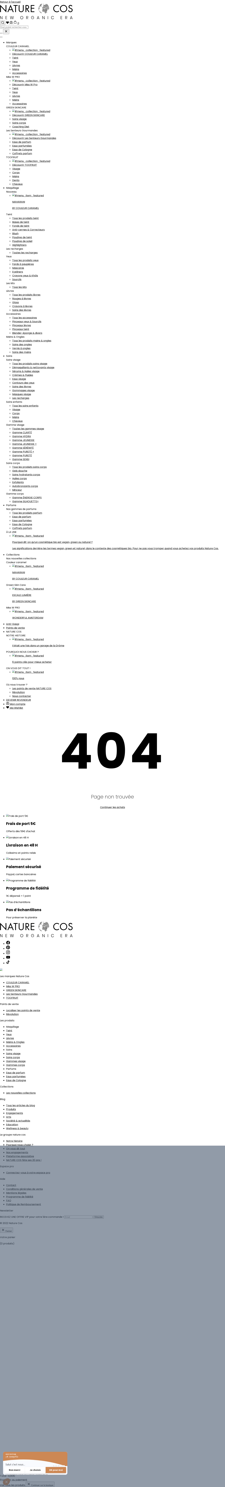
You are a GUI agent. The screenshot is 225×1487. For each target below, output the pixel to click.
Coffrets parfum (22, 153)
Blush (15, 233)
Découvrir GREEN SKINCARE (28, 115)
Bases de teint (20, 222)
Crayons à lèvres (22, 306)
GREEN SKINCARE (16, 990)
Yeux (15, 61)
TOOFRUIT (12, 998)
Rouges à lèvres (21, 298)
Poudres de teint (22, 237)
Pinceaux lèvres (21, 325)
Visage (16, 169)
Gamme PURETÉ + (23, 451)
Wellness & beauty (17, 1128)
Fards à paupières (23, 264)
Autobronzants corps (25, 486)
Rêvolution (18, 692)
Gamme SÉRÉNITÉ (23, 448)
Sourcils (16, 279)
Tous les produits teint (25, 218)
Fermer (8, 1231)
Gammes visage (16, 1061)
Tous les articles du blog (20, 1105)
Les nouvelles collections (21, 1093)
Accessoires (19, 73)
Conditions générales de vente (24, 1189)
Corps (16, 172)
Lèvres (16, 65)
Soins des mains (21, 352)
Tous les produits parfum (27, 513)
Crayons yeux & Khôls (25, 275)
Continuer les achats (112, 807)
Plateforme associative (20, 1156)
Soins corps (19, 123)
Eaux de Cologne (22, 149)
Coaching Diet (20, 126)
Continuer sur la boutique (42, 1485)
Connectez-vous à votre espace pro (28, 1172)
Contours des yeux (23, 383)
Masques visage (21, 394)
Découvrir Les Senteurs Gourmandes (34, 138)
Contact (11, 1185)
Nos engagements (17, 1152)
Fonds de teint (20, 226)
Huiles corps (19, 478)
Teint (15, 58)
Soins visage (19, 119)
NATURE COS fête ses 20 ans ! (23, 1160)
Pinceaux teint (20, 329)
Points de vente (15, 628)
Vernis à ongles (21, 348)
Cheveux (17, 184)
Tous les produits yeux (25, 260)
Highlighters (19, 245)
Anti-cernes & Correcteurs (28, 229)
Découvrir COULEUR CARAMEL (30, 54)
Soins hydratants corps (26, 474)
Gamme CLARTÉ (22, 432)
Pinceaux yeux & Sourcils (26, 321)
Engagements (14, 1113)
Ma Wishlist (16, 708)
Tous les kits (19, 287)
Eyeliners (17, 272)
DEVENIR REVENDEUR (18, 700)
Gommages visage (23, 390)
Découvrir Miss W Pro (25, 84)
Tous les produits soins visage (29, 363)
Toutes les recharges (25, 252)
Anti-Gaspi (12, 624)
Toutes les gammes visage (28, 428)
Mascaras (18, 268)
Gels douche (19, 471)
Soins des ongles (22, 344)
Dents (15, 180)
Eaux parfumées (22, 146)
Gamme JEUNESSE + (24, 444)
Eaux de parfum (21, 142)
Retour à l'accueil (10, 2)
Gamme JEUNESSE (23, 440)
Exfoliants (18, 482)
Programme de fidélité (19, 1196)
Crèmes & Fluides (22, 375)
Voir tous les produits (13, 1485)
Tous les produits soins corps (29, 467)
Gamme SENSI (20, 459)
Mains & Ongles (15, 1042)
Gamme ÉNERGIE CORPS (27, 497)
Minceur (17, 490)
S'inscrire (98, 1217)
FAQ (8, 1200)
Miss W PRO (13, 986)
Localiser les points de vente (23, 1010)
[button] (6, 1481)
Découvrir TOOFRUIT (24, 165)
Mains (15, 69)
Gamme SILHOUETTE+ (25, 501)
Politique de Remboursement (23, 1204)
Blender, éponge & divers (27, 333)
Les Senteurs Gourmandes (22, 994)
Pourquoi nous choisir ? (19, 1145)
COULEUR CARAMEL (17, 982)
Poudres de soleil (22, 241)
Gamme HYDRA (21, 436)
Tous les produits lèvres (26, 295)
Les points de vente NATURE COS (31, 688)
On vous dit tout (15, 1148)
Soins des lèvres (21, 310)
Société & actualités (18, 1121)
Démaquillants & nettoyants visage (33, 367)
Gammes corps (15, 1065)
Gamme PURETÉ (22, 455)
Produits (11, 1109)
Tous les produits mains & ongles (31, 340)
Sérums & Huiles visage (25, 371)
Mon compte (17, 704)
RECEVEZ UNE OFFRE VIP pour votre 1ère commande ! (32, 1217)
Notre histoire (14, 1141)
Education (12, 1124)
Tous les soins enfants (25, 405)
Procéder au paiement (13, 1479)
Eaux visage (19, 379)
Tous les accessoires (24, 317)
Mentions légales (16, 1193)
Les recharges (20, 398)
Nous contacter (21, 696)
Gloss (15, 302)
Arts (8, 1117)
